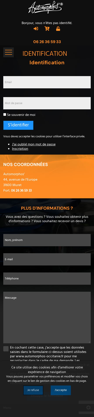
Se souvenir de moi (21, 115)
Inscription (20, 149)
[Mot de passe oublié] (58, 29)
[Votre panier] (47, 29)
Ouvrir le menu (8, 52)
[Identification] (36, 29)
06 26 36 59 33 (47, 41)
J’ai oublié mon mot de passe (34, 144)
